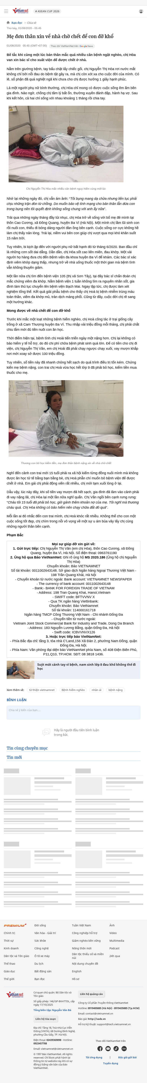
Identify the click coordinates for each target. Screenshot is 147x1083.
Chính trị (9, 933)
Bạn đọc (16, 22)
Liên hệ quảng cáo (91, 994)
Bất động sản (42, 971)
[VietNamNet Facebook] (100, 1050)
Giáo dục (9, 971)
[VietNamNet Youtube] (108, 1050)
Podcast (114, 948)
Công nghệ (41, 948)
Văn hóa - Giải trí (45, 933)
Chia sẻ (31, 22)
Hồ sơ (75, 979)
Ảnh (112, 925)
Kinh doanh (11, 948)
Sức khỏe (40, 940)
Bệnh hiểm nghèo (73, 690)
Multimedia (116, 940)
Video (113, 933)
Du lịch (38, 963)
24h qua (114, 956)
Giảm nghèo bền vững (86, 940)
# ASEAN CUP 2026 (47, 11)
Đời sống (40, 925)
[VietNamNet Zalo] (124, 1050)
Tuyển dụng (110, 1063)
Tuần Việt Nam (81, 925)
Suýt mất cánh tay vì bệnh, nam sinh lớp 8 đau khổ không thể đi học (86, 667)
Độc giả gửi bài (127, 1057)
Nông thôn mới (81, 948)
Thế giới (9, 979)
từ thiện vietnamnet (42, 690)
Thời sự (8, 940)
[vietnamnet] (20, 14)
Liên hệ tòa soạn (45, 1019)
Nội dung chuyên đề (85, 963)
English (77, 971)
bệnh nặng (116, 690)
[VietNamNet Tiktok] (116, 1050)
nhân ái (96, 690)
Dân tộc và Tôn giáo (16, 956)
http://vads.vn (97, 1019)
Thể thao (9, 963)
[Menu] (6, 11)
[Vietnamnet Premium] (15, 927)
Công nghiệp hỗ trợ (84, 933)
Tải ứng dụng (94, 1057)
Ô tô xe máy (42, 956)
